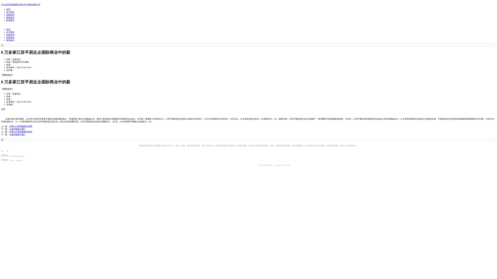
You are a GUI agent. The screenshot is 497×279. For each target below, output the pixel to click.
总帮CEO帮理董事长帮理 (20, 126)
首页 (8, 9)
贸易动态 (10, 15)
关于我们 (10, 12)
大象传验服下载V (17, 129)
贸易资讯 (10, 17)
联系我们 (10, 20)
